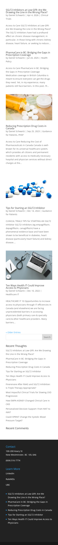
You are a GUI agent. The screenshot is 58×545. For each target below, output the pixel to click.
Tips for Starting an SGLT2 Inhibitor (25, 208)
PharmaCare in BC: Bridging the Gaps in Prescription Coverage (28, 54)
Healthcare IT (12, 294)
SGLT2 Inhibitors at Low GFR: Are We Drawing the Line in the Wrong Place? (26, 11)
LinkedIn (10, 473)
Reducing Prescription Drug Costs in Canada (26, 127)
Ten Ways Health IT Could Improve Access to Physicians (25, 286)
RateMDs (10, 479)
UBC (8, 484)
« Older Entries (13, 332)
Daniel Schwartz (17, 15)
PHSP (20, 134)
